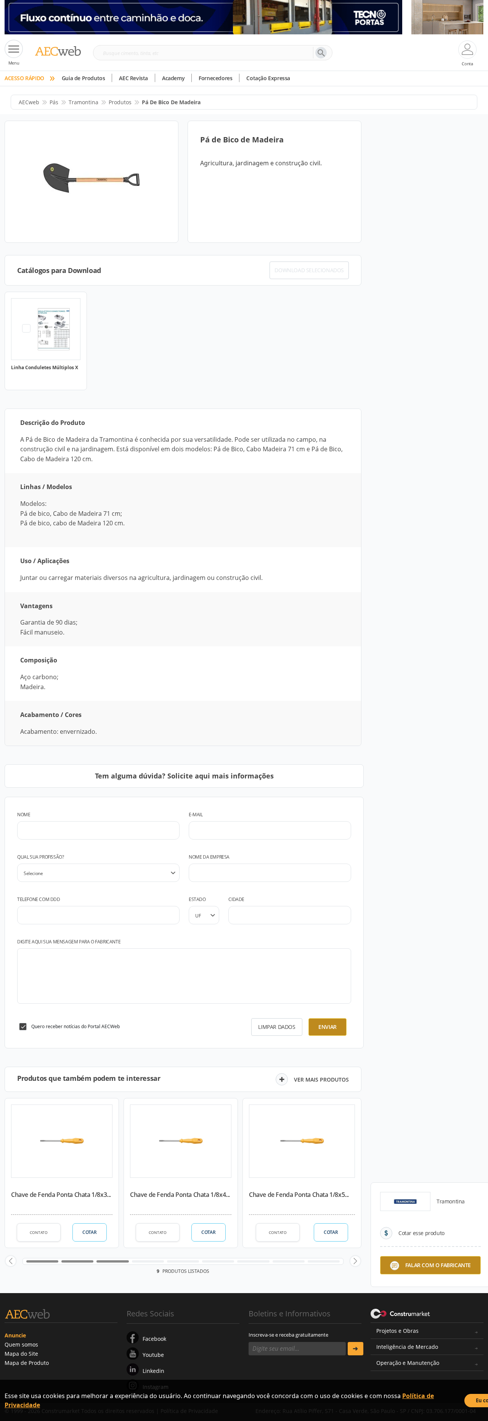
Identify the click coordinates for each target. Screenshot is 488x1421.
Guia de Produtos (83, 78)
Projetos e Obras (397, 1330)
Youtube (153, 1354)
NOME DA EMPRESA (209, 857)
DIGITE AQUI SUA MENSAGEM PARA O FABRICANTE (68, 941)
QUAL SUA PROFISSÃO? (40, 857)
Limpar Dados (276, 1026)
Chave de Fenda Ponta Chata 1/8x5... (299, 1194)
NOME (23, 814)
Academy (173, 78)
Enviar (327, 1026)
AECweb (29, 102)
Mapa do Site (21, 1353)
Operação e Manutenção (407, 1362)
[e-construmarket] (400, 1313)
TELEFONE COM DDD (38, 899)
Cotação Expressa (268, 78)
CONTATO (39, 1232)
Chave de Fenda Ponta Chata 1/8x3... (61, 1194)
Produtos (120, 102)
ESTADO (197, 899)
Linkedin (153, 1370)
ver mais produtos (321, 1079)
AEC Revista (133, 78)
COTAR (89, 1232)
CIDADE (236, 899)
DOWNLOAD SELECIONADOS (309, 270)
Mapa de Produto (27, 1362)
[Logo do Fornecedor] (405, 1201)
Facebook (154, 1338)
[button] (11, 1261)
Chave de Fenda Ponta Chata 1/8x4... (180, 1194)
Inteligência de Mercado (407, 1346)
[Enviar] (355, 1348)
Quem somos (21, 1344)
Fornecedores (215, 78)
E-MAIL (196, 814)
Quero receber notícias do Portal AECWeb (75, 1026)
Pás (54, 102)
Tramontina (83, 102)
